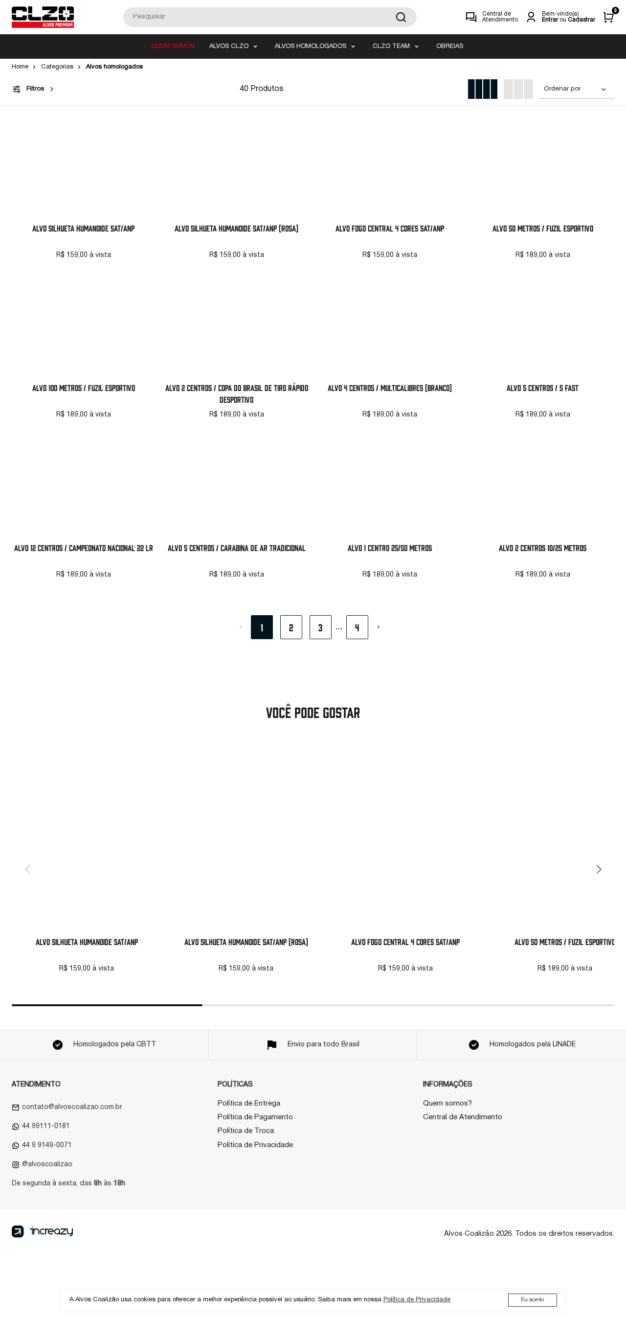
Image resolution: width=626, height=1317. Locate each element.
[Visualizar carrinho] (608, 17)
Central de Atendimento (462, 1117)
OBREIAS (449, 46)
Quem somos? (447, 1103)
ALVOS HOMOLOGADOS (310, 46)
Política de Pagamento (255, 1117)
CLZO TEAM (391, 46)
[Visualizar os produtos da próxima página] (378, 627)
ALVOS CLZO (228, 46)
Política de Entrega (249, 1103)
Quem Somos (173, 46)
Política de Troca (246, 1131)
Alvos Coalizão (469, 1233)
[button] (598, 869)
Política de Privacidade (255, 1145)
